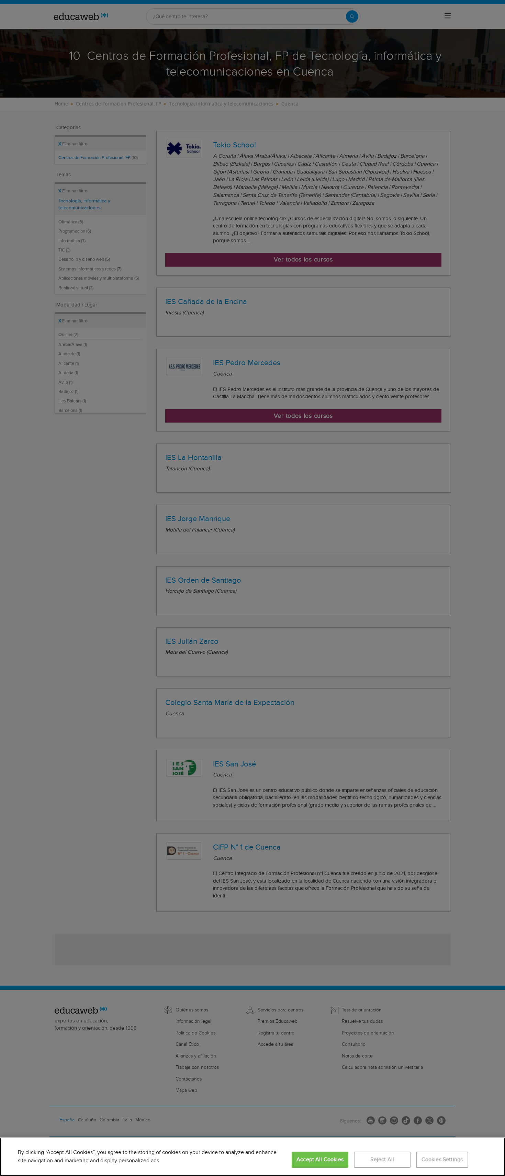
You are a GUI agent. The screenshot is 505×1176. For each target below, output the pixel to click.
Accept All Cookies (320, 1159)
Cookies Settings (442, 1159)
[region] (252, 1157)
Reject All (382, 1159)
